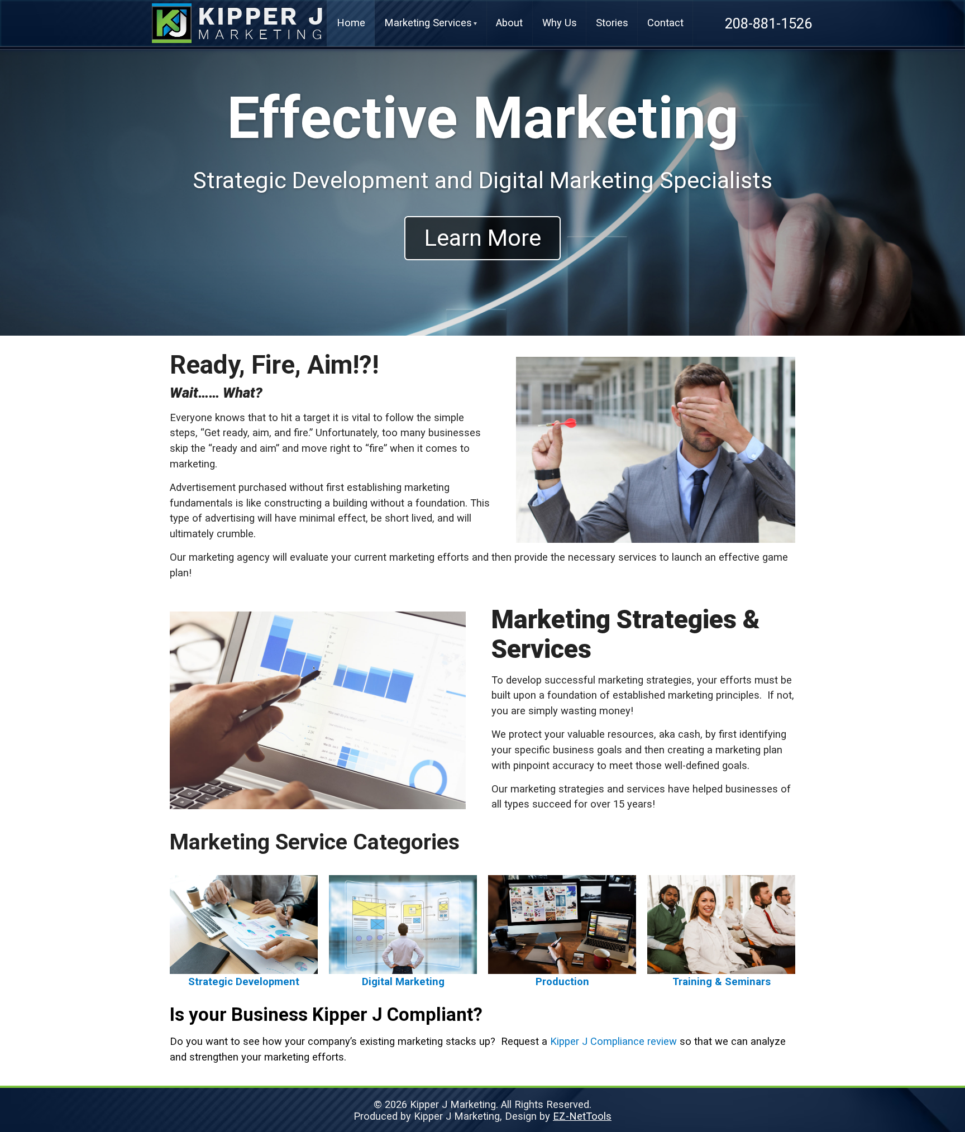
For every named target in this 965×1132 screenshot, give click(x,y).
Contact (665, 22)
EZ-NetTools (582, 1116)
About (509, 22)
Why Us (559, 22)
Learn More (482, 238)
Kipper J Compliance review (613, 1041)
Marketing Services (428, 22)
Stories (612, 22)
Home (351, 22)
